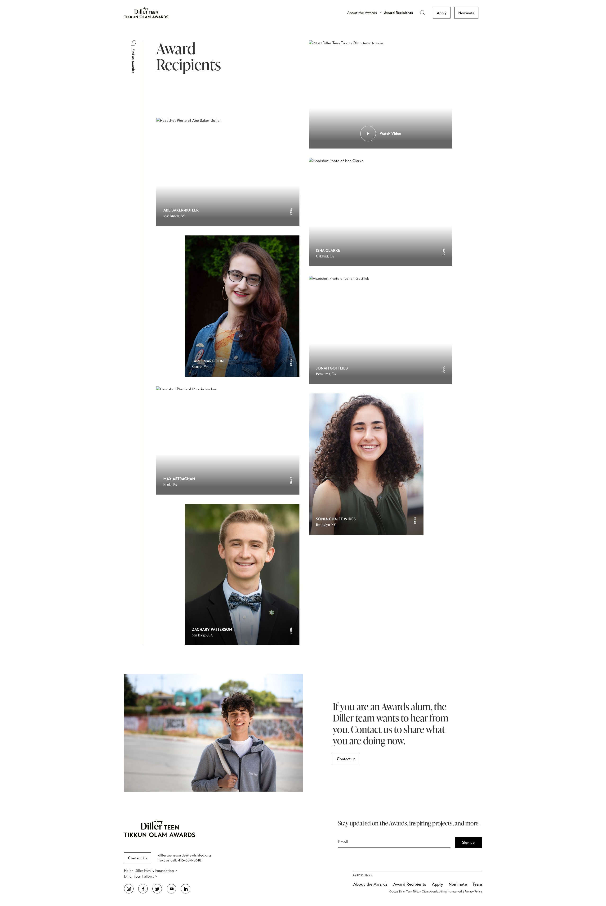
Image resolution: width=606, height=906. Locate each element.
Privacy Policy (473, 891)
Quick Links (362, 875)
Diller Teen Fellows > (140, 876)
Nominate (466, 13)
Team (477, 884)
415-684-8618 (189, 860)
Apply (441, 13)
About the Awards (362, 12)
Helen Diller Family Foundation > (150, 870)
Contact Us (137, 858)
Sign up (468, 842)
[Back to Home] (150, 12)
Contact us (346, 759)
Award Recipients (398, 12)
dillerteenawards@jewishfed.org (184, 855)
